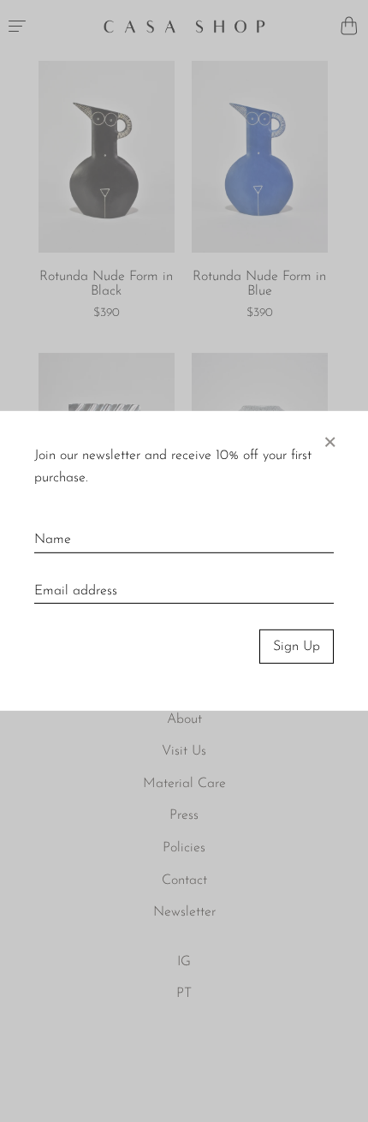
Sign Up (296, 647)
